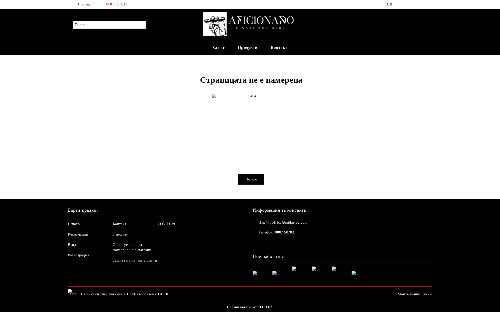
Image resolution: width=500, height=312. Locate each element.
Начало (251, 179)
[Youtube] (280, 243)
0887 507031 (116, 4)
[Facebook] (400, 4)
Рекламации (78, 234)
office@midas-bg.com (290, 222)
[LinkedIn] (408, 4)
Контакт (279, 47)
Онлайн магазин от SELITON (250, 307)
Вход (72, 245)
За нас (219, 47)
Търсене (120, 234)
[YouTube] (424, 4)
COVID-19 (166, 224)
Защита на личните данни (135, 260)
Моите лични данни (415, 294)
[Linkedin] (291, 243)
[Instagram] (416, 4)
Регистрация (78, 255)
